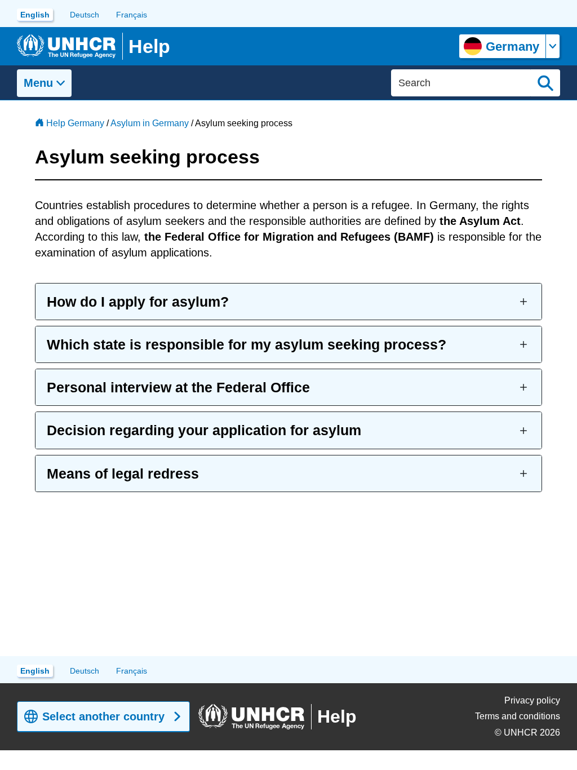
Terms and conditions (517, 716)
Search (545, 82)
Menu (38, 83)
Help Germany (75, 123)
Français (131, 14)
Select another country (103, 716)
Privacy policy (532, 700)
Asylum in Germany (149, 123)
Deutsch (84, 14)
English (35, 14)
